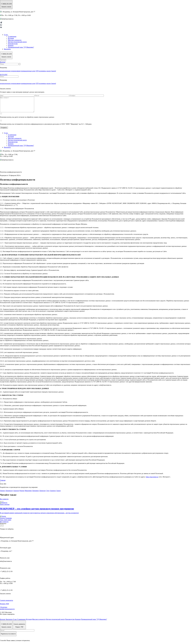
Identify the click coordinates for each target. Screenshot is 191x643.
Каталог (2, 62)
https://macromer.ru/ (152, 477)
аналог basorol (51, 71)
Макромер (28, 490)
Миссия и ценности (14, 40)
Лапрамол (35, 490)
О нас (6, 35)
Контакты (7, 49)
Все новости (4, 499)
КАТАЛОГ (3, 74)
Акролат (16, 490)
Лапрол (2, 490)
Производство (13, 43)
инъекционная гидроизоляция (10, 71)
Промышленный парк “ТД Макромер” (21, 47)
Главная (2, 480)
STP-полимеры (41, 71)
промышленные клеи (28, 71)
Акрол (58, 490)
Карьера (10, 45)
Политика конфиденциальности (7, 608)
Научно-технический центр (17, 42)
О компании (12, 36)
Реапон (21, 490)
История (11, 38)
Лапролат (42, 490)
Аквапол (53, 490)
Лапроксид (9, 490)
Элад (48, 490)
